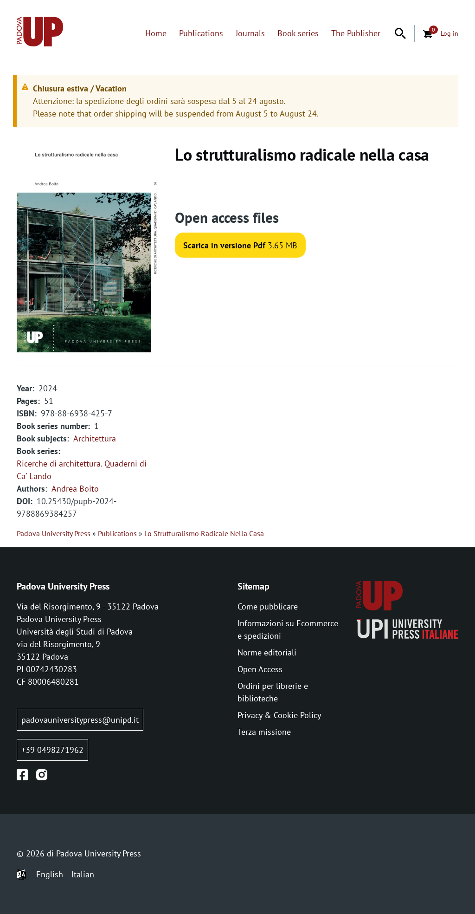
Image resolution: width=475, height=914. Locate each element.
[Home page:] (40, 33)
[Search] (400, 33)
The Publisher (355, 33)
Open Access (260, 669)
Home (156, 33)
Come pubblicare (268, 606)
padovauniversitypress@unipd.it (80, 719)
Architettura (94, 438)
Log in (449, 33)
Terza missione (264, 731)
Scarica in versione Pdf (224, 245)
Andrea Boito (75, 488)
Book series (298, 33)
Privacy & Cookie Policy (279, 715)
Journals (250, 33)
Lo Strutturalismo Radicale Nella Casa (204, 533)
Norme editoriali (267, 652)
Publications (201, 33)
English (49, 874)
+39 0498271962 (52, 750)
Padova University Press (53, 533)
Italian (82, 874)
